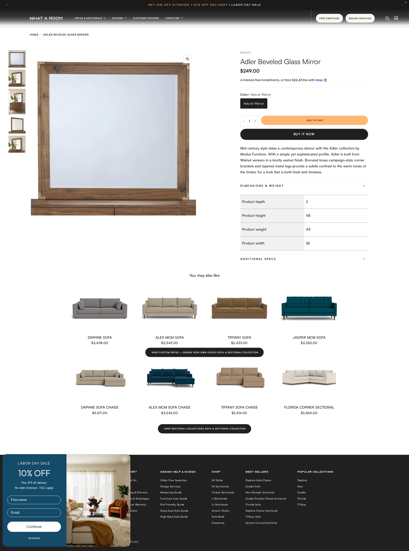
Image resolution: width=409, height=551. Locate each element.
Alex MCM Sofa (170, 337)
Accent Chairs (220, 510)
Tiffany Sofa (239, 337)
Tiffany (301, 504)
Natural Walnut (254, 103)
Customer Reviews (146, 18)
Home (34, 34)
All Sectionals (220, 486)
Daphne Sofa (100, 337)
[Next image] (196, 133)
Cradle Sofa (253, 486)
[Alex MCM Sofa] (170, 308)
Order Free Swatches (173, 480)
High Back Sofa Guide (174, 516)
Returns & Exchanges (135, 498)
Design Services (170, 486)
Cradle (301, 492)
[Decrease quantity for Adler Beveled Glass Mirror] (244, 121)
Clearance (218, 522)
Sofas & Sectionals (89, 18)
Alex (300, 486)
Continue (34, 527)
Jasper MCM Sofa (309, 337)
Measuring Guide (171, 492)
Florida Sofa (253, 504)
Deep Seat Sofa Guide (174, 510)
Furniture (172, 18)
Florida (301, 498)
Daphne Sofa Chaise (100, 407)
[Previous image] (31, 133)
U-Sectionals (220, 504)
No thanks (34, 538)
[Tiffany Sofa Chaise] (239, 378)
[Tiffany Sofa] (239, 308)
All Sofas (217, 480)
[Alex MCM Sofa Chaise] (170, 378)
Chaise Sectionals (223, 492)
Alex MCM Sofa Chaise (170, 407)
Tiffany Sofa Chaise (239, 407)
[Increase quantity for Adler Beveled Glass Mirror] (255, 121)
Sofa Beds (218, 516)
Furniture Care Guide (173, 498)
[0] (396, 18)
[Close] (406, 2)
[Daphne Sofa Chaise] (100, 378)
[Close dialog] (125, 459)
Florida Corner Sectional (309, 407)
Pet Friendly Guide (172, 504)
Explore (118, 18)
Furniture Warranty (134, 504)
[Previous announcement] (7, 5)
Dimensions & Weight (262, 185)
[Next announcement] (401, 5)
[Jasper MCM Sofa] (309, 308)
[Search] (387, 18)
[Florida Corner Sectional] (309, 378)
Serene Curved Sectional (261, 522)
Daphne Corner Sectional (262, 510)
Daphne (302, 480)
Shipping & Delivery (135, 492)
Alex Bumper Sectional (260, 492)
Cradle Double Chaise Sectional (266, 498)
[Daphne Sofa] (100, 308)
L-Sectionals (219, 498)
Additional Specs (258, 259)
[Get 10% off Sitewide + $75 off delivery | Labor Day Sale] (204, 5)
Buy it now (304, 134)
